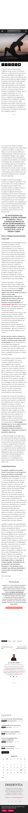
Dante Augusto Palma (12, 720)
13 (14, 767)
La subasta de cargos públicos (10, 732)
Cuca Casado (9, 727)
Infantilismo (12, 34)
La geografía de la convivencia (10, 725)
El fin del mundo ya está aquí (7, 647)
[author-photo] (14, 660)
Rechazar (11, 810)
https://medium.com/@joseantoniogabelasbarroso (14, 664)
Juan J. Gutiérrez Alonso (11, 733)
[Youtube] (19, 801)
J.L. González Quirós (10, 748)
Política (3, 733)
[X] (6, 64)
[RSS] (12, 801)
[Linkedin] (12, 64)
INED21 (20, 674)
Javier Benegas (9, 741)
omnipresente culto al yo (9, 304)
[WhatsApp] (9, 64)
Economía (3, 741)
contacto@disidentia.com (17, 797)
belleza (9, 641)
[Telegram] (19, 64)
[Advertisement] (14, 15)
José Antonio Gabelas (14, 662)
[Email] (16, 64)
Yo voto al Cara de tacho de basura (12, 719)
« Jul (2, 777)
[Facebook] (2, 64)
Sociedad (3, 727)
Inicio (2, 34)
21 (17, 770)
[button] (2, 31)
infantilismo (19, 641)
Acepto (4, 810)
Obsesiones (6, 34)
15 (21, 767)
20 (14, 770)
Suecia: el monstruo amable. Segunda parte (21, 647)
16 (24, 767)
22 (21, 770)
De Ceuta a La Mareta (8, 746)
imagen (14, 641)
